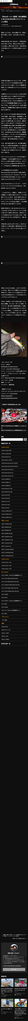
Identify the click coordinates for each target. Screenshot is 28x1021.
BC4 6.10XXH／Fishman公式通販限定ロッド (12, 600)
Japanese (5, 1)
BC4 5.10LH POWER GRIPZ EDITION (10, 581)
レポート (8, 26)
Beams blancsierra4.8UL (7, 469)
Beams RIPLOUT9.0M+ (7, 492)
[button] (25, 958)
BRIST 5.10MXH (5, 639)
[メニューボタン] (26, 4)
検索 (2, 437)
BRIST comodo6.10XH (7, 543)
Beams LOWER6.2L (6, 479)
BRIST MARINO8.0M (6, 527)
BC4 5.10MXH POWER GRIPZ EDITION (11, 585)
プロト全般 (4, 620)
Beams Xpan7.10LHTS (7, 460)
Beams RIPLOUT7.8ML (7, 488)
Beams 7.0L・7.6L (6, 630)
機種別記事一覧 (5, 443)
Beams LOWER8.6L (6, 485)
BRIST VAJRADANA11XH (7, 555)
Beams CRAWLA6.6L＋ (7, 511)
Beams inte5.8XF (6, 495)
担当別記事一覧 (5, 643)
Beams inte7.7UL (6, 501)
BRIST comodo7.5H (6, 546)
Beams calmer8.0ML (6, 450)
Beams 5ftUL (5, 626)
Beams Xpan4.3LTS (6, 457)
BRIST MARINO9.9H (6, 530)
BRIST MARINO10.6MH (7, 533)
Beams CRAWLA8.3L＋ (7, 514)
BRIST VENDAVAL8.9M (7, 536)
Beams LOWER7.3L (6, 482)
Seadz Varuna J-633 (6, 568)
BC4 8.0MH (4, 604)
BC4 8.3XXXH (5, 607)
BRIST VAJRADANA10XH (7, 552)
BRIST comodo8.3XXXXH (8, 549)
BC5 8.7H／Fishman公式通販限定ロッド (11, 610)
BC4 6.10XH (4, 597)
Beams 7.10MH (5, 633)
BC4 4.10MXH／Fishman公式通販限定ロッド (12, 575)
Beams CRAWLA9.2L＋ (7, 517)
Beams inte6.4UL (6, 498)
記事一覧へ (14, 969)
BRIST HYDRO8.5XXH (7, 524)
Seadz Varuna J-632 (6, 565)
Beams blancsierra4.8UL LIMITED (10, 466)
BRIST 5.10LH (5, 636)
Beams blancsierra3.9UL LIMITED (10, 463)
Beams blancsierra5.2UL (7, 476)
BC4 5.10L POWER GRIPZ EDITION (10, 578)
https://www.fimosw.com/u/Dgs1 (12, 965)
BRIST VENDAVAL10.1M (16, 26)
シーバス (4, 26)
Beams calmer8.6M (6, 453)
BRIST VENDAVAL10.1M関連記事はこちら (13, 430)
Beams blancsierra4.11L (7, 472)
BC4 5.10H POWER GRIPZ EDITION (10, 588)
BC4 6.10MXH (5, 594)
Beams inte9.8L (5, 507)
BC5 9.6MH (4, 613)
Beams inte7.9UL (6, 504)
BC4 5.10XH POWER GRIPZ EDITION (10, 591)
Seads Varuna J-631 (6, 562)
